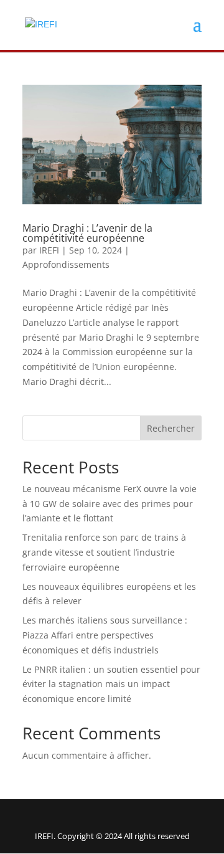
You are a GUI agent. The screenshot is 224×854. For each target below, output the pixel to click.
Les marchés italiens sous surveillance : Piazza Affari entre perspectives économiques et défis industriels (104, 635)
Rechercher (171, 428)
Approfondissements (66, 264)
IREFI (49, 250)
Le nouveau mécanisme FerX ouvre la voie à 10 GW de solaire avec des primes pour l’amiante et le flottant (109, 503)
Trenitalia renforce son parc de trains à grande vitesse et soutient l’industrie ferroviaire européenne (104, 552)
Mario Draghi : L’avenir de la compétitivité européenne (87, 233)
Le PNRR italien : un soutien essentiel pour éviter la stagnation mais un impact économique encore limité (111, 684)
